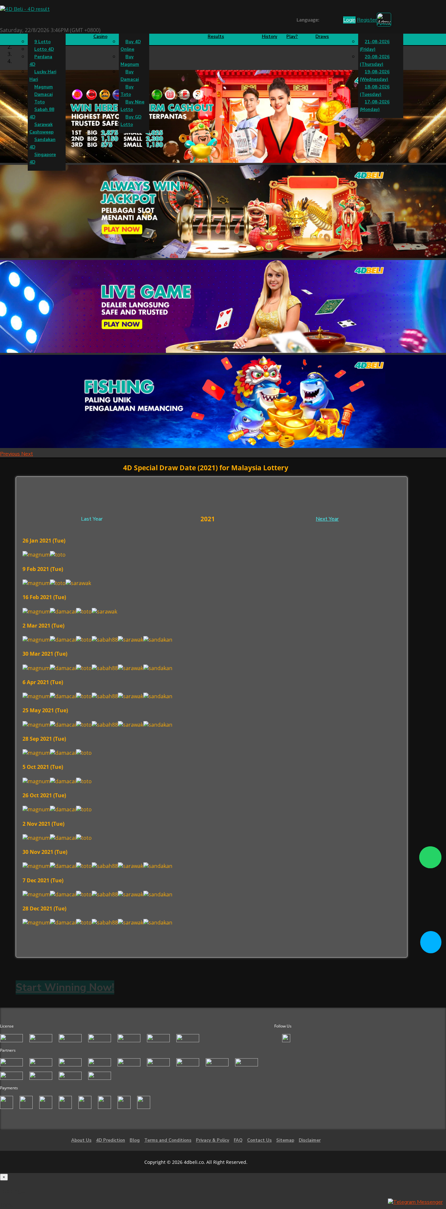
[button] (10, 454)
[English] (323, 20)
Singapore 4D (42, 158)
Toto (39, 102)
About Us (81, 1140)
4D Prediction (110, 1140)
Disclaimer (310, 1140)
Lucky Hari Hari (42, 75)
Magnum (43, 87)
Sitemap (285, 1140)
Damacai (43, 94)
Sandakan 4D (42, 143)
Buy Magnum (129, 60)
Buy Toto (127, 90)
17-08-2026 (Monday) (375, 105)
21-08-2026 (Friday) (375, 45)
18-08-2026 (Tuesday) (375, 90)
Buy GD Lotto (130, 121)
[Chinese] (329, 20)
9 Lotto (42, 42)
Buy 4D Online (130, 45)
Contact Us (259, 1140)
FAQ (238, 1140)
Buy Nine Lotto (132, 105)
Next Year (327, 519)
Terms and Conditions (167, 1140)
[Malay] (335, 20)
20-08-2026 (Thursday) (375, 60)
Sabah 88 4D (41, 113)
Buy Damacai (129, 75)
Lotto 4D (44, 49)
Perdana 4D (40, 60)
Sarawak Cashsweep (41, 128)
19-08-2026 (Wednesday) (375, 75)
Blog (135, 1140)
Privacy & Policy (212, 1140)
